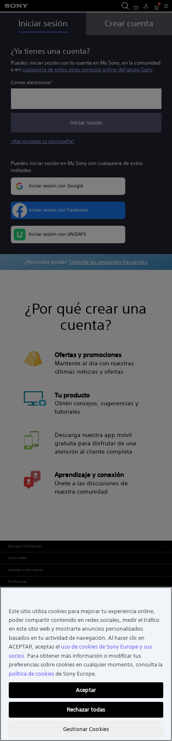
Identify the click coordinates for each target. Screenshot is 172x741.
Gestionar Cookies (86, 729)
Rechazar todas (86, 709)
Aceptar (86, 690)
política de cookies (31, 673)
